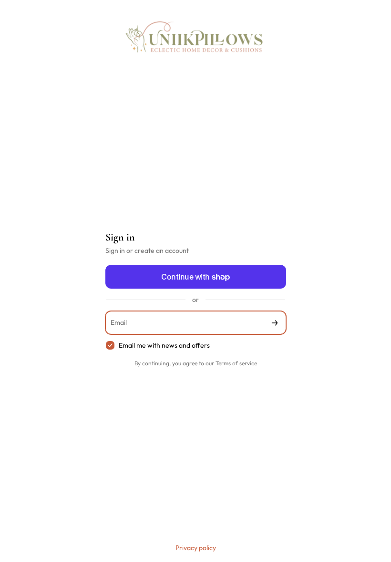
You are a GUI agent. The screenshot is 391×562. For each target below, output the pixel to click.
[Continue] (275, 322)
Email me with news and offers (164, 345)
